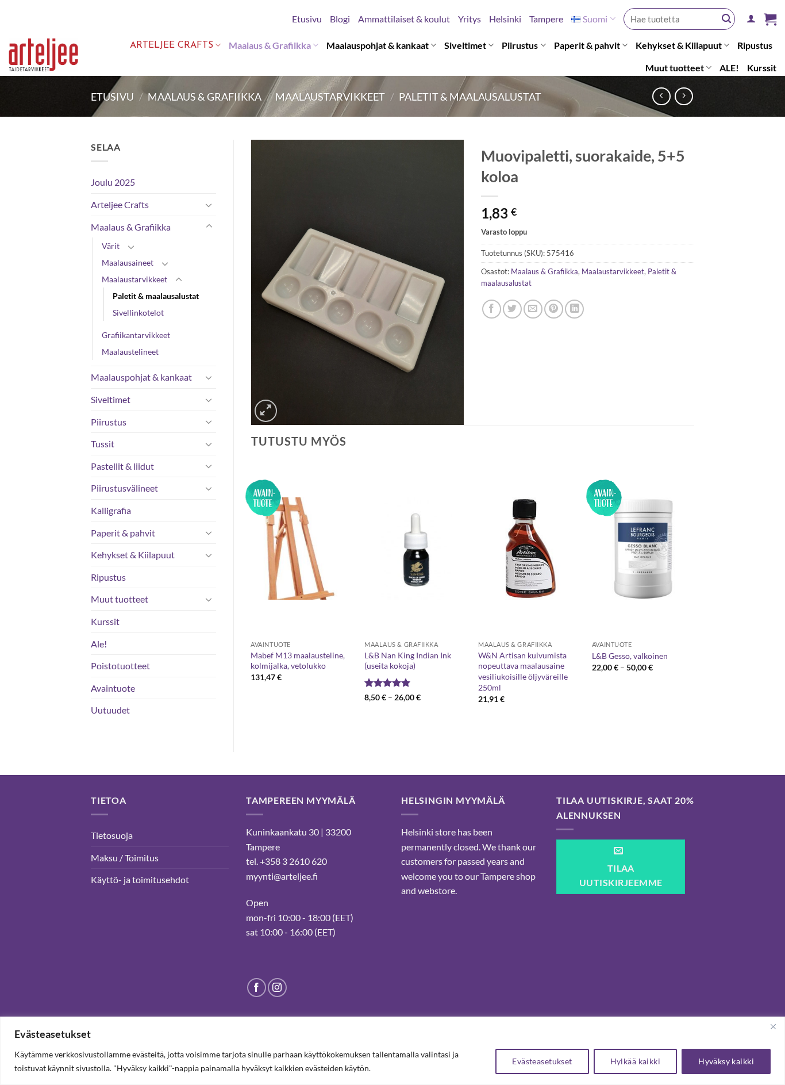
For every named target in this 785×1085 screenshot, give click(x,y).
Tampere (546, 18)
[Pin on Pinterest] (553, 309)
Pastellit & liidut (122, 466)
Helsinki (505, 18)
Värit (111, 246)
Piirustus (520, 45)
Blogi (340, 18)
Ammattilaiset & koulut (404, 18)
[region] (392, 1051)
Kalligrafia (111, 510)
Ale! (99, 643)
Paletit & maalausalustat (470, 96)
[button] (751, 18)
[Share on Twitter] (512, 309)
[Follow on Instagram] (277, 987)
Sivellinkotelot (138, 312)
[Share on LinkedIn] (574, 309)
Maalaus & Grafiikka (270, 45)
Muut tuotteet (674, 67)
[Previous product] (683, 96)
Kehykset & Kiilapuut (679, 45)
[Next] (693, 593)
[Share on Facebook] (491, 309)
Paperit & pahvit (587, 45)
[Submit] (726, 19)
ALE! (729, 67)
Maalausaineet (127, 262)
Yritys (469, 18)
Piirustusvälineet (124, 487)
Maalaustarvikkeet (330, 96)
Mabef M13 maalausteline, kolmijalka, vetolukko (298, 660)
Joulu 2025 (113, 182)
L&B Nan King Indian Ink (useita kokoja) (407, 660)
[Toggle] (209, 205)
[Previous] (251, 593)
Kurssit (761, 67)
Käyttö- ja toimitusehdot (140, 879)
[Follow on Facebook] (256, 987)
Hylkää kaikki (635, 1061)
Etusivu (307, 18)
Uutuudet (110, 709)
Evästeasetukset (542, 1061)
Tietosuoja (112, 835)
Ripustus (754, 45)
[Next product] (661, 96)
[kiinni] (773, 1026)
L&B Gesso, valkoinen (630, 656)
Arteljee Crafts (171, 45)
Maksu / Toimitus (125, 857)
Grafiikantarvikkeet (136, 335)
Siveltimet (465, 45)
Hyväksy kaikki (726, 1061)
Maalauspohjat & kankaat (377, 45)
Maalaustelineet (130, 351)
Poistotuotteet (120, 665)
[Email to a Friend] (533, 309)
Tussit (102, 443)
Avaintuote (113, 688)
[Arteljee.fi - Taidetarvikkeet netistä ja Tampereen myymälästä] (51, 57)
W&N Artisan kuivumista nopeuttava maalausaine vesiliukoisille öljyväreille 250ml (523, 671)
